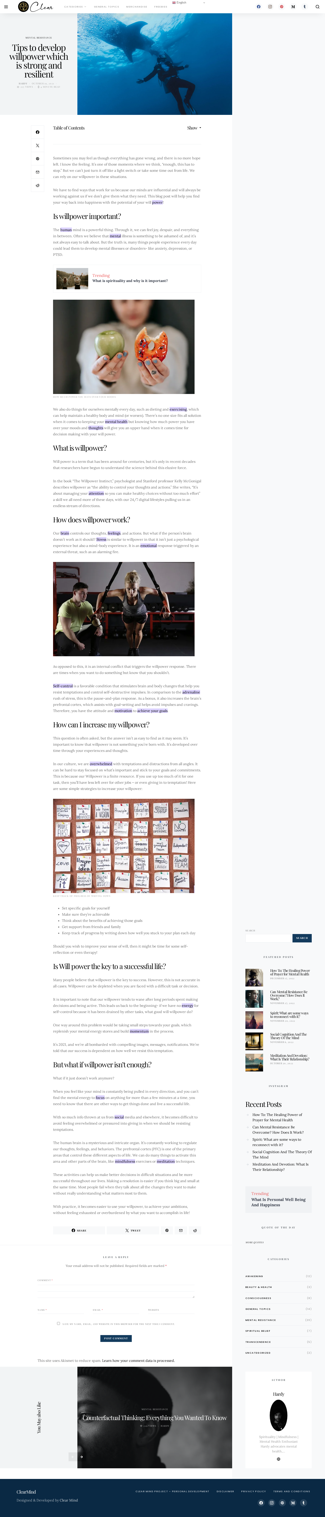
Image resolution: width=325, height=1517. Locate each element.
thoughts (95, 428)
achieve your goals (152, 710)
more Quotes (254, 1242)
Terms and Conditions (291, 1491)
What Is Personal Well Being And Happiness (278, 1202)
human (66, 230)
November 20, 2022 (282, 1020)
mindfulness (125, 1161)
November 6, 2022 (282, 1042)
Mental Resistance (38, 37)
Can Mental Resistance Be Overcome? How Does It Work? (288, 995)
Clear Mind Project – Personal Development (172, 1491)
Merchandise (136, 6)
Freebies (160, 6)
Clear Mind (69, 1500)
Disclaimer (225, 1491)
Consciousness (258, 1298)
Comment (45, 1280)
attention (96, 493)
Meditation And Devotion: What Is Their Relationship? (289, 1057)
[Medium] (293, 6)
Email (98, 1309)
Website (153, 1309)
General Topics (106, 6)
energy (187, 1005)
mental (115, 236)
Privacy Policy (253, 1491)
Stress (101, 539)
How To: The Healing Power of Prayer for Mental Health (290, 972)
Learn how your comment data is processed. (138, 1360)
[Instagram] (270, 6)
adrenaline (191, 692)
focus (100, 1097)
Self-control (63, 686)
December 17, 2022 (282, 978)
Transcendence (258, 1342)
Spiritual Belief (257, 1331)
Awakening (254, 1276)
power (157, 202)
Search (250, 930)
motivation (123, 710)
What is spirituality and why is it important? (130, 280)
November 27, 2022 (282, 1003)
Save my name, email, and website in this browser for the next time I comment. (119, 1324)
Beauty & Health (258, 1287)
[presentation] (73, 1456)
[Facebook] (258, 6)
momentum (139, 1031)
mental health (116, 421)
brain (65, 533)
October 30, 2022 (281, 1063)
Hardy (23, 83)
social (119, 1117)
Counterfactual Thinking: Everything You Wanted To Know (155, 1417)
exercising (178, 409)
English (181, 2)
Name (42, 1309)
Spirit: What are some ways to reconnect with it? (289, 1015)
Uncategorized (258, 1353)
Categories (73, 6)
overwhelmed (101, 764)
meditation (166, 1161)
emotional (148, 545)
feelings (114, 533)
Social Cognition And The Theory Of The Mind (288, 1036)
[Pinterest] (281, 6)
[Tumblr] (304, 6)
